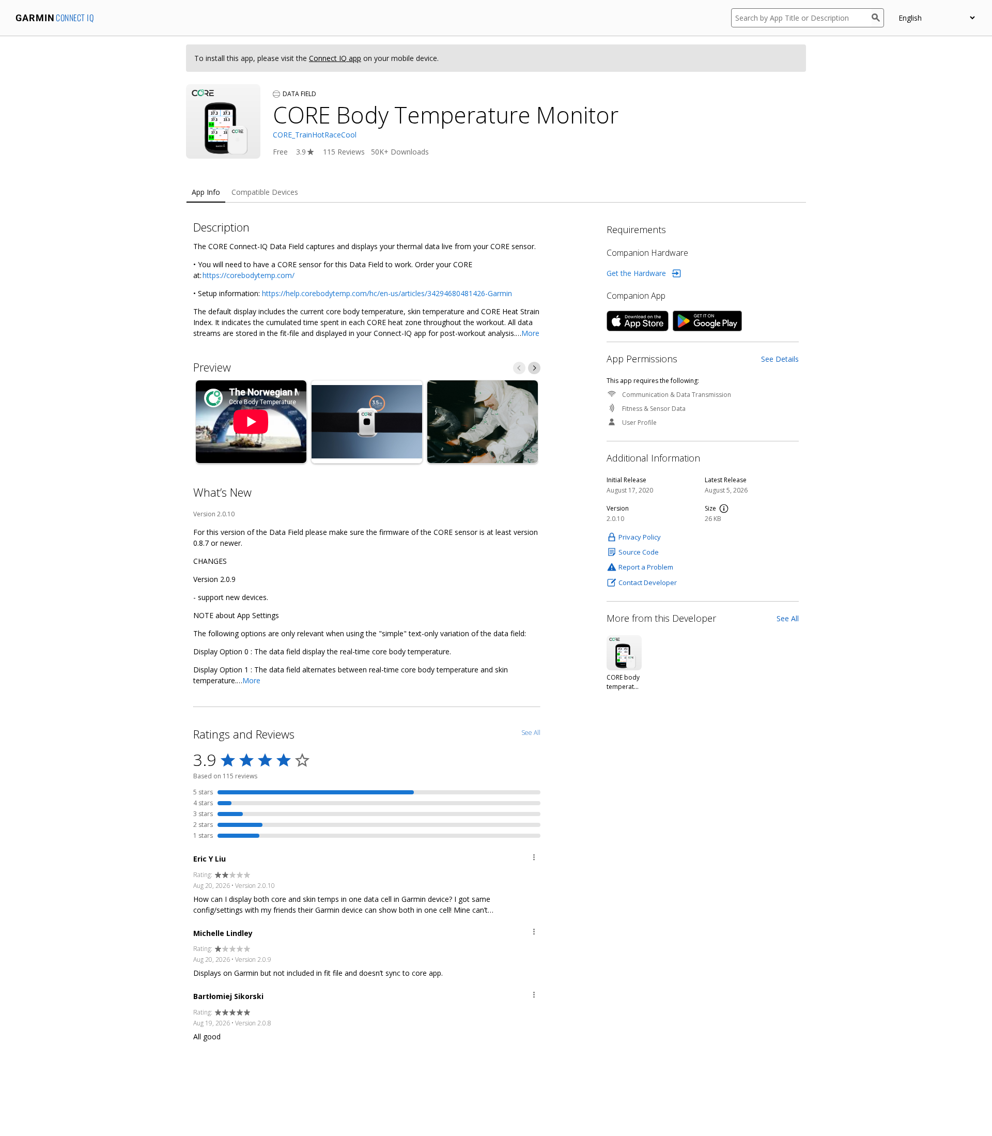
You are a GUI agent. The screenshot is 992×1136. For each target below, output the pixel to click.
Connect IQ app (335, 58)
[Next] (534, 368)
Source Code (638, 552)
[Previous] (519, 368)
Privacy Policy (639, 537)
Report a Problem (645, 567)
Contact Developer (647, 582)
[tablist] (496, 192)
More (530, 333)
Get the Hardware (636, 273)
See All (788, 618)
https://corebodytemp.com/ (249, 275)
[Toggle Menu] (534, 858)
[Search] (878, 17)
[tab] (206, 192)
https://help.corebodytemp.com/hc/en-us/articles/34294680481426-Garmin (387, 293)
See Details (780, 359)
